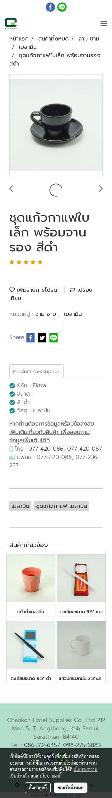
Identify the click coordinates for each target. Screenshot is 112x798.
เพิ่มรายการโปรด (36, 290)
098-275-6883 (82, 745)
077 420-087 (84, 448)
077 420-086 (45, 448)
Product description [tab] (36, 371)
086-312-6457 (41, 745)
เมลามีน (73, 314)
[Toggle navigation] (104, 24)
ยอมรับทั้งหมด (71, 787)
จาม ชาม (46, 314)
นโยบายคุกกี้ (51, 776)
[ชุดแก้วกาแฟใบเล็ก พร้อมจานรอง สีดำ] (56, 125)
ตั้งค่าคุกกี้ (38, 787)
